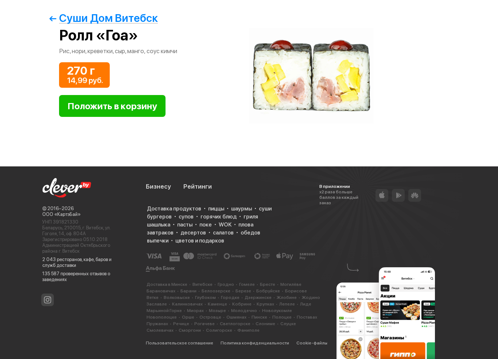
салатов (223, 232)
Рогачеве (204, 323)
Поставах (307, 317)
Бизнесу (158, 186)
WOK (225, 224)
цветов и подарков (199, 240)
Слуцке (288, 323)
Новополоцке (162, 317)
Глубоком (205, 297)
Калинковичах (187, 304)
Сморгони (190, 330)
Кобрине (242, 304)
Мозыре (217, 310)
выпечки (157, 240)
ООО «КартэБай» (61, 214)
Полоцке (282, 317)
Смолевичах (160, 330)
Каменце (217, 304)
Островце (210, 317)
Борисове (296, 290)
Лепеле (287, 304)
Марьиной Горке (164, 310)
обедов (250, 232)
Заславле (157, 304)
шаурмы (241, 208)
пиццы (216, 208)
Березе (243, 290)
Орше (188, 317)
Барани (188, 290)
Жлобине (287, 297)
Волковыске (177, 297)
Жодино (311, 297)
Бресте (267, 284)
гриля (251, 216)
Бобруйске (268, 290)
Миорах (195, 310)
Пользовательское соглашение (179, 343)
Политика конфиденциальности (255, 343)
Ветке (153, 297)
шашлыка (158, 224)
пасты (184, 224)
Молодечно (244, 310)
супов (186, 216)
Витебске (202, 284)
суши (265, 208)
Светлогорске (235, 323)
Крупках (265, 304)
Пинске (259, 317)
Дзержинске (258, 297)
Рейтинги (197, 186)
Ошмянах (236, 317)
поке (205, 224)
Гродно (226, 284)
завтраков (160, 232)
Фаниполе (248, 330)
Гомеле (247, 284)
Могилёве (290, 284)
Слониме (265, 323)
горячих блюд (219, 216)
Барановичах (161, 290)
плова (245, 224)
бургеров (159, 216)
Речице (181, 323)
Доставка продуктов (174, 208)
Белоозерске (216, 290)
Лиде (305, 304)
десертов (193, 232)
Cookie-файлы (311, 343)
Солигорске (219, 330)
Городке (230, 297)
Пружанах (157, 323)
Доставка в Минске (167, 284)
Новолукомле (277, 310)
